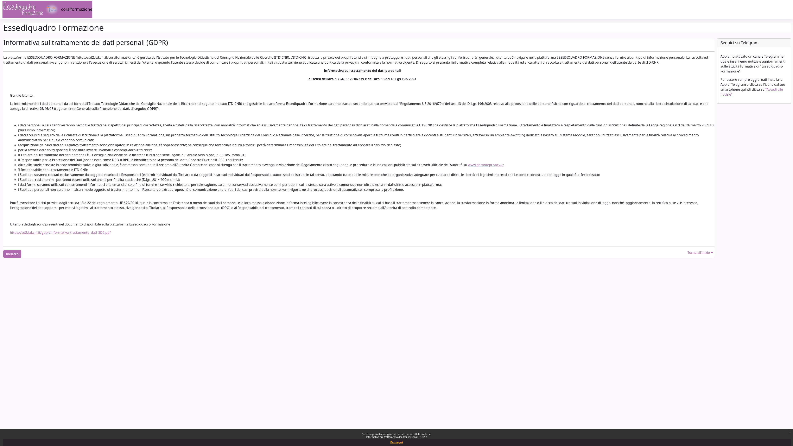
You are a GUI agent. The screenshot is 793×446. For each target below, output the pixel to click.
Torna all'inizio (699, 252)
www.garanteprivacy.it (485, 165)
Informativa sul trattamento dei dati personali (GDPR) (396, 437)
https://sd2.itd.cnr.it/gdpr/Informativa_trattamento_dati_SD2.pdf (60, 232)
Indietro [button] (12, 254)
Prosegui (396, 442)
